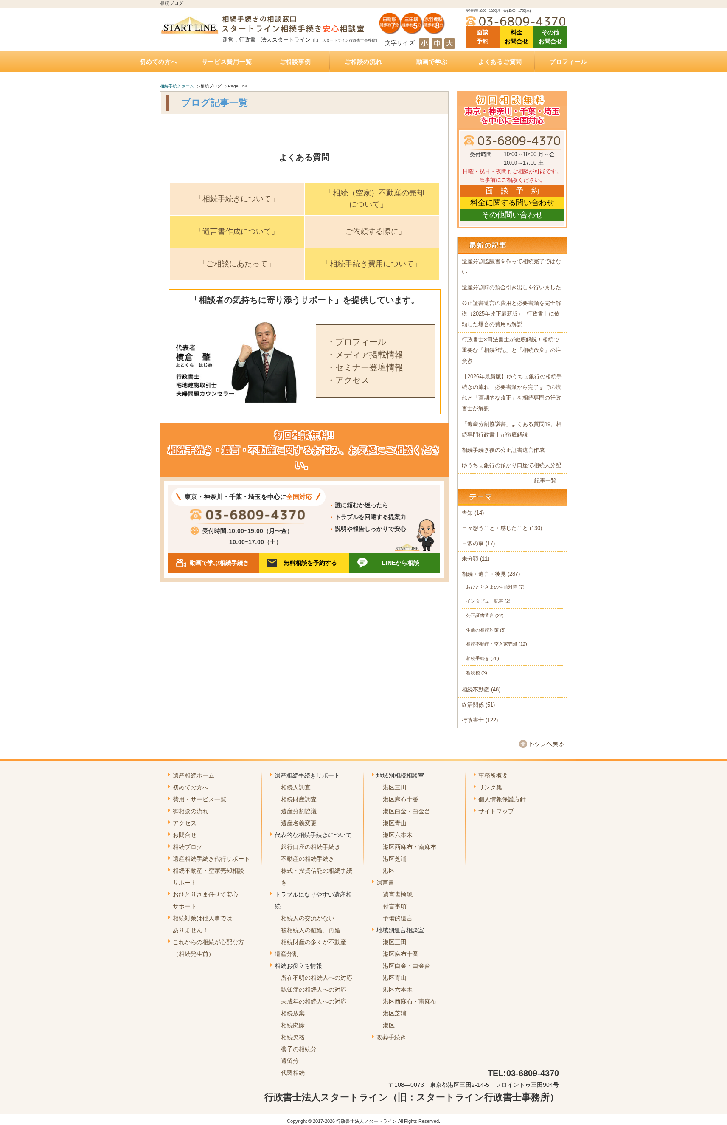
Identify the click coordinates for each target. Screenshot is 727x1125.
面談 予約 (482, 37)
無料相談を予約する (310, 562)
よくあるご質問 (500, 61)
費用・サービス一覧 (199, 799)
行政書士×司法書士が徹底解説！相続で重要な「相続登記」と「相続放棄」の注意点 (511, 350)
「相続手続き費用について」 (371, 263)
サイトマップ (496, 811)
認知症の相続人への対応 (313, 989)
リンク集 (490, 787)
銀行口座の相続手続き (310, 846)
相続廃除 (293, 1025)
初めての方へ (158, 61)
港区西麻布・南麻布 (409, 846)
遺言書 (385, 882)
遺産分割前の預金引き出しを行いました (511, 287)
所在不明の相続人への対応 (316, 977)
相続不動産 (475, 690)
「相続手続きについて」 (237, 199)
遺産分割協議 (299, 811)
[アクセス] (412, 31)
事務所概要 (493, 775)
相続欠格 (293, 1037)
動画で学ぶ (432, 61)
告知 (467, 513)
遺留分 (290, 1060)
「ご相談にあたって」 (237, 263)
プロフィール (568, 61)
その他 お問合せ (550, 37)
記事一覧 (545, 481)
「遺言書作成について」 (237, 231)
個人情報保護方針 (502, 799)
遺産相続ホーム (193, 775)
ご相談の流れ (363, 61)
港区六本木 (398, 835)
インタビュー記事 (484, 600)
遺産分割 (286, 953)
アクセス (184, 823)
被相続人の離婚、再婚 (310, 930)
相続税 (473, 672)
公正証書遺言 (480, 615)
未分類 (470, 559)
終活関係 (473, 705)
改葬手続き (391, 1037)
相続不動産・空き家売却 (491, 643)
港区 (389, 870)
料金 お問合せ (516, 37)
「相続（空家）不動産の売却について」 (374, 199)
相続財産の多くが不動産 (313, 942)
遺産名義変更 (299, 823)
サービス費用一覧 (227, 61)
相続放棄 (293, 1013)
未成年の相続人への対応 (313, 1001)
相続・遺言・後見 (484, 574)
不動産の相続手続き (307, 858)
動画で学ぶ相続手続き (219, 562)
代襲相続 (293, 1072)
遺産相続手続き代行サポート (211, 858)
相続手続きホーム (177, 86)
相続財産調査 (299, 799)
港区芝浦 (395, 858)
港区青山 (395, 823)
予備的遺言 (398, 918)
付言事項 (395, 906)
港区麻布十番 (400, 799)
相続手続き (477, 658)
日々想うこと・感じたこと (495, 528)
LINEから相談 (400, 562)
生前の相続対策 (482, 629)
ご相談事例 (295, 61)
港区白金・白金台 (406, 811)
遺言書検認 (398, 894)
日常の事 (473, 544)
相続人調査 (296, 787)
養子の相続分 (299, 1049)
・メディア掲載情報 (365, 354)
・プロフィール (356, 342)
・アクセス (348, 380)
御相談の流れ (190, 811)
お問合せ (184, 835)
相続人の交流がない (307, 918)
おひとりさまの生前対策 (491, 586)
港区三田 (395, 787)
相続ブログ (187, 846)
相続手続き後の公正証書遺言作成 (503, 450)
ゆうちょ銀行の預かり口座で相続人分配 (511, 465)
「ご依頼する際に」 (371, 231)
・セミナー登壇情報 (365, 367)
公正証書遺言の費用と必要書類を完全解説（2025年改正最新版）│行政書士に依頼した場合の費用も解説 (511, 313)
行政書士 (473, 720)
